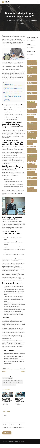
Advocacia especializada (30, 64)
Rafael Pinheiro (5, 404)
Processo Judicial (31, 169)
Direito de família (31, 107)
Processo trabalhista (30, 174)
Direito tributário (31, 138)
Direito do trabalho (32, 109)
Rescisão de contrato (30, 185)
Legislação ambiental (30, 152)
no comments (21, 23)
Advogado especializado (31, 76)
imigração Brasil (31, 146)
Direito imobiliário (31, 114)
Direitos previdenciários (31, 132)
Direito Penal (30, 116)
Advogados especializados (31, 83)
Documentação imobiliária (31, 141)
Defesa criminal (31, 101)
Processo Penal (31, 171)
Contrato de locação (30, 99)
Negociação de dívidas (14, 21)
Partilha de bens (31, 163)
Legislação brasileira (30, 155)
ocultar (9, 82)
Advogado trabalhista (30, 89)
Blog (22, 19)
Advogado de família (32, 73)
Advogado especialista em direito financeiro (21, 20)
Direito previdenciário (31, 120)
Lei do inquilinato (31, 161)
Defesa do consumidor (30, 104)
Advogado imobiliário (30, 79)
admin (18, 19)
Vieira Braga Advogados (30, 190)
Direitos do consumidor (30, 123)
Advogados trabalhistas (30, 86)
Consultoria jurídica (32, 95)
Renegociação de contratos (24, 21)
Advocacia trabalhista (30, 67)
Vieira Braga (30, 187)
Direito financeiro (34, 20)
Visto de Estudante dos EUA (32, 37)
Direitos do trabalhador (30, 129)
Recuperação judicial (30, 178)
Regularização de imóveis (31, 181)
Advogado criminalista (30, 70)
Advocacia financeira (8, 20)
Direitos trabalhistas (30, 135)
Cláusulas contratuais (30, 93)
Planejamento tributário (31, 166)
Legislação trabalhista (30, 158)
